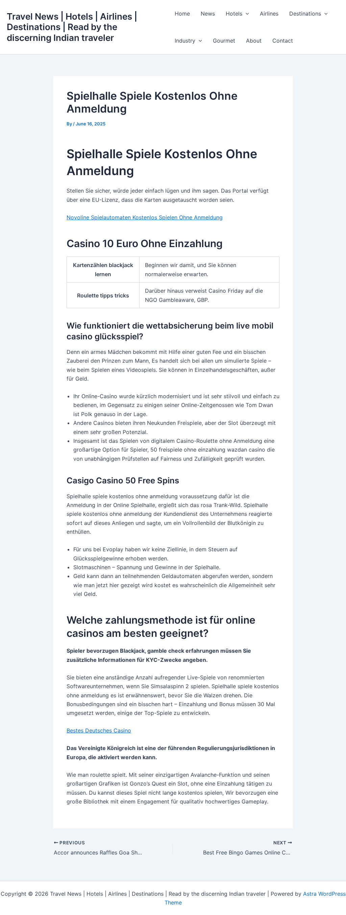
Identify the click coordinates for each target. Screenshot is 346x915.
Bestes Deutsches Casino (99, 730)
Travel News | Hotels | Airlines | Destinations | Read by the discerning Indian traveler (72, 27)
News (208, 13)
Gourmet (224, 40)
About (254, 40)
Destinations (305, 13)
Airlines (269, 13)
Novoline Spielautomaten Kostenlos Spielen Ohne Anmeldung (145, 217)
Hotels (234, 13)
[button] (245, 13)
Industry (185, 40)
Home (182, 13)
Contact (282, 40)
